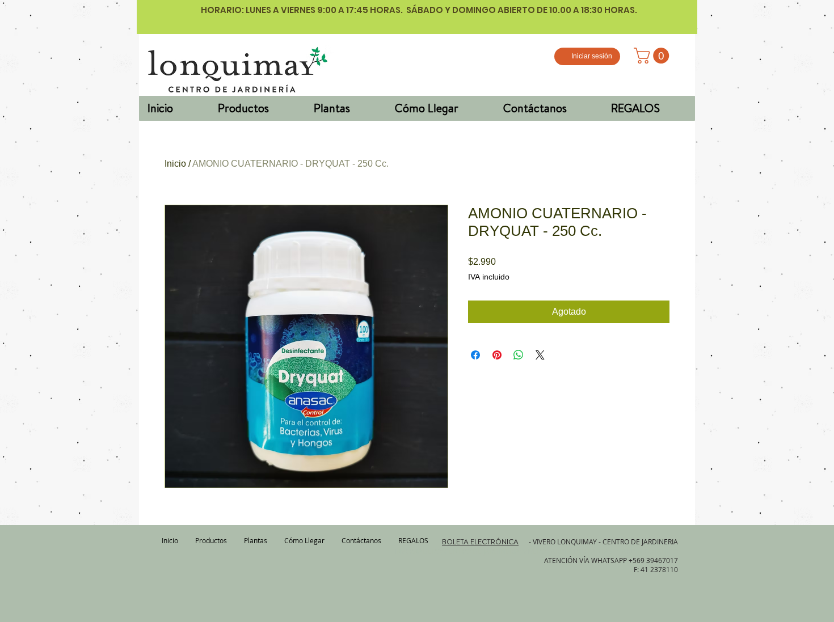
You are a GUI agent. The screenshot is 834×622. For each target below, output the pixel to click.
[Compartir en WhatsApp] (518, 355)
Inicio (175, 163)
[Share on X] (540, 355)
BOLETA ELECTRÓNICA (480, 541)
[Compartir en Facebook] (475, 355)
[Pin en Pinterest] (497, 355)
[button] (653, 56)
